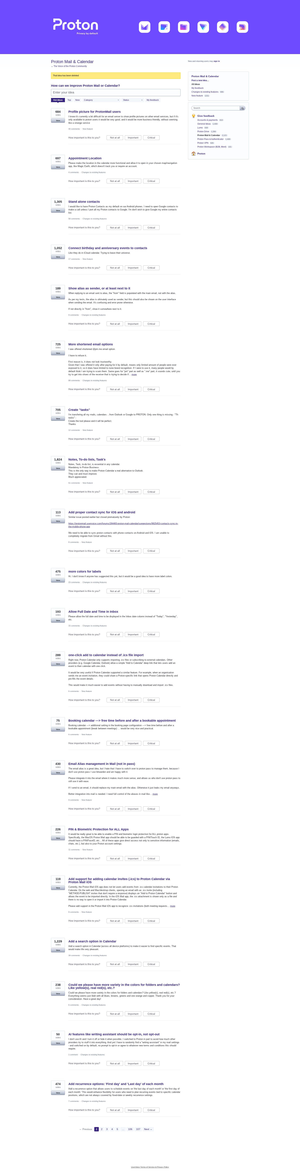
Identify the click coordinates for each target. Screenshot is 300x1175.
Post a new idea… (200, 80)
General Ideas (204, 124)
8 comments (73, 542)
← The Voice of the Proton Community (69, 66)
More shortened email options (90, 344)
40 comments (74, 129)
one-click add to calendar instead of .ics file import (106, 655)
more (134, 374)
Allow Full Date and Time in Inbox (93, 611)
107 (138, 1129)
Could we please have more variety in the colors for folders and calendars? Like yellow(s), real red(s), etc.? (124, 986)
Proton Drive (203, 131)
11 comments (74, 850)
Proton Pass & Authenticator (210, 139)
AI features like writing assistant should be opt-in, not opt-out (114, 1034)
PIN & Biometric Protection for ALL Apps (98, 829)
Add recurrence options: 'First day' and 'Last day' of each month (116, 1084)
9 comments (73, 315)
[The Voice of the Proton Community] (150, 27)
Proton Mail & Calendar (209, 135)
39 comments (74, 955)
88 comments (74, 380)
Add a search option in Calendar (92, 941)
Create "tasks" (79, 410)
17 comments (74, 259)
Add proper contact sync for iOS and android (101, 512)
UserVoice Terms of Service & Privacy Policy (150, 1167)
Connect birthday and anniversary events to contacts (107, 248)
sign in (217, 61)
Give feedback (205, 115)
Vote (58, 121)
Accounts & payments (207, 120)
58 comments (74, 219)
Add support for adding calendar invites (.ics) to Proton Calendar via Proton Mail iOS (119, 880)
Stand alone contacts (84, 201)
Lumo (200, 127)
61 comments (74, 483)
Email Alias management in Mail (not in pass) (101, 764)
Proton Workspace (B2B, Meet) (212, 147)
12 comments (74, 430)
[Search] (242, 108)
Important (134, 138)
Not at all (116, 138)
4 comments (73, 172)
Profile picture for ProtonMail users (94, 111)
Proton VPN (203, 143)
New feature (88, 129)
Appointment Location (85, 158)
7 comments (73, 1101)
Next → (148, 1129)
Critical (154, 138)
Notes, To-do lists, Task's (87, 459)
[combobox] (216, 108)
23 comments (74, 582)
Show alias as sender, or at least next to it (99, 288)
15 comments (74, 626)
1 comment (73, 1055)
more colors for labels (84, 571)
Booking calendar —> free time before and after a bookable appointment (122, 720)
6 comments (73, 691)
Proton (201, 153)
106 (130, 1129)
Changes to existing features (94, 172)
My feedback (153, 100)
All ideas (195, 84)
